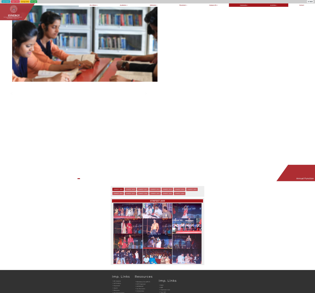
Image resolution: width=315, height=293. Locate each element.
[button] (12, 93)
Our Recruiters (140, 288)
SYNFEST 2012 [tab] (155, 189)
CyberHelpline (6, 1)
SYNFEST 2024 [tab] (179, 193)
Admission (153, 5)
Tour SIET (163, 292)
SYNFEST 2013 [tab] (167, 189)
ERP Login (33, 1)
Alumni (116, 288)
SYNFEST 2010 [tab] (130, 189)
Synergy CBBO (25, 1)
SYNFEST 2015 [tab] (192, 189)
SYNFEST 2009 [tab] (118, 189)
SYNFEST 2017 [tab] (130, 193)
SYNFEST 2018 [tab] (142, 193)
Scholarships (140, 291)
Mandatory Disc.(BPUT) (143, 282)
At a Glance (93, 5)
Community (243, 5)
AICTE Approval (141, 284)
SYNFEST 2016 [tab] (118, 193)
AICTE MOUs (117, 283)
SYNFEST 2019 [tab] (155, 193)
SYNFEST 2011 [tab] (142, 189)
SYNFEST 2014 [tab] (179, 189)
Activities (273, 5)
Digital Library (15, 1)
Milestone (117, 290)
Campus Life (213, 5)
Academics (123, 5)
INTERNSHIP (139, 286)
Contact (301, 5)
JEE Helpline (117, 281)
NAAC (162, 285)
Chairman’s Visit (165, 290)
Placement (182, 5)
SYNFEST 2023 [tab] (167, 193)
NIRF (161, 287)
